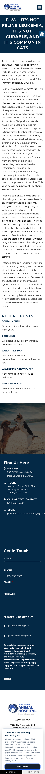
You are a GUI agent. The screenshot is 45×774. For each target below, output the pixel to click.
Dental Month (11, 321)
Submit (7, 679)
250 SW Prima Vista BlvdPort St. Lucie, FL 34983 (21, 474)
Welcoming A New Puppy (17, 369)
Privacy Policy (21, 668)
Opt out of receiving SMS (19, 635)
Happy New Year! (12, 383)
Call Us (12, 772)
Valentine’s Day (12, 350)
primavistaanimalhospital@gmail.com (24, 513)
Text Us (35, 772)
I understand (22, 767)
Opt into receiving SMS (18, 625)
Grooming (8, 336)
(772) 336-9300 (15, 503)
